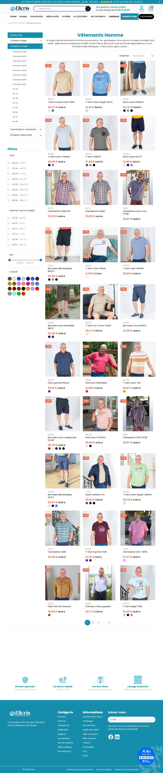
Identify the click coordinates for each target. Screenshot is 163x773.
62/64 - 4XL (19, 195)
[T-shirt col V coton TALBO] (100, 309)
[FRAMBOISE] (87, 391)
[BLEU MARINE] (124, 110)
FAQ (85, 751)
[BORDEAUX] (90, 560)
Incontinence (64, 751)
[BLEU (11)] (19, 279)
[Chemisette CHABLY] (100, 194)
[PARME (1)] (33, 289)
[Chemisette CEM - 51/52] (137, 535)
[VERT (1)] (19, 294)
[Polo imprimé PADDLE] (62, 366)
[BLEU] (49, 391)
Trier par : (124, 55)
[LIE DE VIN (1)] (14, 289)
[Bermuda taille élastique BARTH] (62, 253)
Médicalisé (63, 729)
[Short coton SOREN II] (137, 85)
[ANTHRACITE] (87, 165)
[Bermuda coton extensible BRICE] (62, 310)
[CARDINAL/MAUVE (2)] (19, 284)
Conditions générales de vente (79, 769)
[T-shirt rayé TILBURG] (137, 252)
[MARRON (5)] (19, 289)
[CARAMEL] (49, 615)
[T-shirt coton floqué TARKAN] (137, 478)
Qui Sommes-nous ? (93, 716)
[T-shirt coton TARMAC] (62, 140)
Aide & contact (90, 734)
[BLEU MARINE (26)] (28, 279)
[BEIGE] (49, 110)
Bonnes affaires (65, 742)
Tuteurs (86, 742)
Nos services (89, 725)
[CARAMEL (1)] (14, 284)
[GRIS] (128, 110)
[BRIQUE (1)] (23, 294)
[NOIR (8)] (23, 289)
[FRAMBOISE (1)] (28, 284)
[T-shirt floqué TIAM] (137, 590)
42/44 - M (19, 168)
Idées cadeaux (65, 747)
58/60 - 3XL (20, 189)
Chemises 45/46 (20, 70)
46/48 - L (19, 173)
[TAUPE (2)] (10, 294)
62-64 (15, 117)
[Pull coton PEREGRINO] (100, 366)
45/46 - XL (19, 239)
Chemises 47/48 (19, 75)
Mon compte (89, 738)
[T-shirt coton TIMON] (100, 252)
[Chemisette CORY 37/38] (137, 421)
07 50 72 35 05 (122, 10)
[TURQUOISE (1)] (14, 294)
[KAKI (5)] (10, 289)
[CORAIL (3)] (23, 284)
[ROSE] (124, 560)
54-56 (15, 107)
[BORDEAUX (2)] (37, 279)
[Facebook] (111, 736)
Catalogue (88, 721)
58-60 (15, 112)
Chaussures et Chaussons (23, 129)
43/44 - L (18, 234)
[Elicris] (20, 8)
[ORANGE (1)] (28, 289)
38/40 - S (19, 162)
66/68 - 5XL (19, 200)
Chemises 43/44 (20, 65)
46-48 (15, 98)
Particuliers (88, 747)
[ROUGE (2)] (37, 289)
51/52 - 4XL (19, 244)
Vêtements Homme (19, 46)
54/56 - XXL (20, 184)
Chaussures (63, 725)
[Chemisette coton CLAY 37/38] (137, 196)
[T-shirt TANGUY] (100, 140)
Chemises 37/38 (19, 52)
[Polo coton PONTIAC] (100, 421)
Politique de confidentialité (127, 769)
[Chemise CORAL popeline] (100, 590)
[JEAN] (53, 110)
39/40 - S (18, 223)
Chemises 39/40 (19, 56)
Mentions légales (104, 769)
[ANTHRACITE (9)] (10, 279)
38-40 (15, 89)
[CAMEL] (124, 391)
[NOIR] (131, 110)
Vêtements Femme (18, 40)
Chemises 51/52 (19, 84)
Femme (61, 716)
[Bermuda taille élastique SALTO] (62, 479)
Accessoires (64, 738)
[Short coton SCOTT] (137, 140)
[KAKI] (53, 336)
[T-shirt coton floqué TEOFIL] (100, 85)
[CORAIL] (131, 615)
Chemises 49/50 (19, 79)
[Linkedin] (117, 736)
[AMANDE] (124, 503)
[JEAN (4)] (37, 284)
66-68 (15, 121)
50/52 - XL (19, 179)
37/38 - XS (19, 217)
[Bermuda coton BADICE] (137, 309)
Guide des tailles (91, 729)
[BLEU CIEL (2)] (23, 279)
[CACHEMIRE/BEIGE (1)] (10, 284)
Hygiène (62, 734)
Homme (62, 721)
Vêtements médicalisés (21, 135)
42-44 (15, 93)
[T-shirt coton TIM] (137, 366)
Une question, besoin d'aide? (111, 6)
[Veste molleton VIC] (100, 478)
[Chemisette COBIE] (62, 535)
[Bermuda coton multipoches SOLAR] (62, 422)
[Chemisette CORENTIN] (62, 194)
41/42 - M (18, 228)
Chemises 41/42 (19, 61)
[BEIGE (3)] (14, 279)
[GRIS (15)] (33, 284)
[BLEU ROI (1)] (33, 279)
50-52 (15, 103)
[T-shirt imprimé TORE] (100, 535)
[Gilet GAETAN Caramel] (62, 590)
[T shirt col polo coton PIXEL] (62, 85)
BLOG (85, 755)
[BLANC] (87, 277)
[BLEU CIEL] (87, 110)
